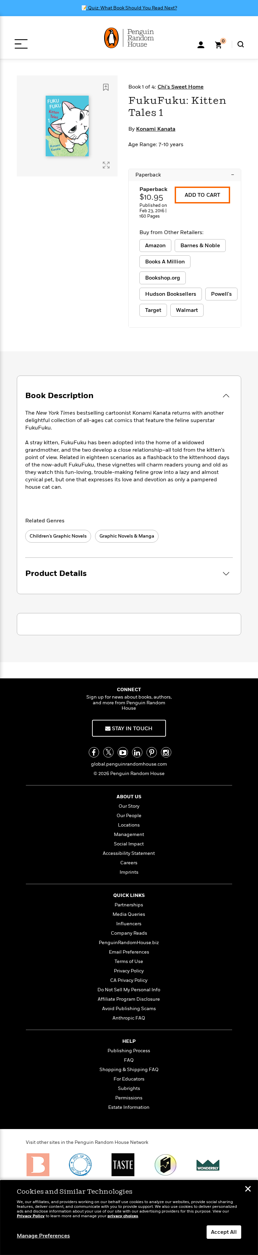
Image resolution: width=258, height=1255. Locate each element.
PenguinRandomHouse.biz (129, 942)
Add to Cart (202, 195)
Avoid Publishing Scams (129, 1008)
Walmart (187, 310)
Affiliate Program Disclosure (129, 999)
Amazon (155, 245)
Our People (129, 815)
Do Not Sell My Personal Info (128, 990)
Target (153, 310)
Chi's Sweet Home (181, 87)
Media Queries (129, 914)
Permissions (128, 1098)
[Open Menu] (21, 44)
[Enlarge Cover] (106, 165)
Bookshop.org (162, 278)
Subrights (129, 1088)
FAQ (129, 1060)
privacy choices (123, 1216)
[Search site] (241, 44)
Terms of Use (129, 961)
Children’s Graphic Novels (58, 536)
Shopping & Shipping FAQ (129, 1069)
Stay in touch (132, 728)
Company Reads (129, 933)
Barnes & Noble (200, 245)
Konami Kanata (155, 129)
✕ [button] (248, 1189)
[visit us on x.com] (108, 752)
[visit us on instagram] (166, 752)
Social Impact (129, 844)
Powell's (221, 294)
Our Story (129, 806)
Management (129, 834)
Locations (129, 825)
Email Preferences (129, 952)
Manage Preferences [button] (43, 1236)
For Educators (129, 1079)
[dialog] (129, 1217)
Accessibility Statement (129, 853)
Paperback (184, 175)
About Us (129, 797)
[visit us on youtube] (123, 752)
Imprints (129, 872)
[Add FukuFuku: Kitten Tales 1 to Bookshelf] (106, 87)
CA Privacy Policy (128, 980)
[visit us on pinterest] (151, 752)
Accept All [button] (224, 1232)
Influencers (128, 924)
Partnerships (129, 905)
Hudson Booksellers (170, 294)
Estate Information (128, 1107)
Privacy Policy (129, 971)
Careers (128, 863)
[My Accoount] (201, 44)
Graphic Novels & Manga (126, 536)
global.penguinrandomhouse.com (129, 764)
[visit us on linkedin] (137, 752)
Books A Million (165, 261)
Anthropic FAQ (129, 1018)
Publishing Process (129, 1051)
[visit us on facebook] (94, 752)
